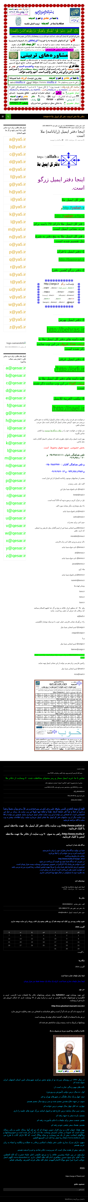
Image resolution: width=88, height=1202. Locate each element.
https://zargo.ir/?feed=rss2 (75, 1176)
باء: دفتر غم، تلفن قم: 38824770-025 (54, 126)
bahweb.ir (60, 995)
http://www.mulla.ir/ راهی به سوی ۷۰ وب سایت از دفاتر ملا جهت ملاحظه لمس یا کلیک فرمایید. (45, 835)
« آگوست (81, 952)
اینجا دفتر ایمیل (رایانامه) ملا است (62, 133)
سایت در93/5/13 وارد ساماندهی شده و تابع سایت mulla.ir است (63, 787)
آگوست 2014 (80, 967)
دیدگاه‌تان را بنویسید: (55, 140)
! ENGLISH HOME (76, 800)
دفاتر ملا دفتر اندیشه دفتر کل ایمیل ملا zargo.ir (64, 116)
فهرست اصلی (3, 116)
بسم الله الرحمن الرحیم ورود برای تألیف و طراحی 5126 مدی (65, 773)
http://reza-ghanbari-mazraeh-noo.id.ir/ (68, 1006)
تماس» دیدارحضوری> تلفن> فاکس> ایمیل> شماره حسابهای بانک (63, 783)
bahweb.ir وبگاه (79, 791)
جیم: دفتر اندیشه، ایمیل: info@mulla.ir (72, 127)
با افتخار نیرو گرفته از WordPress (75, 1199)
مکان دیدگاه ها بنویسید (53, 431)
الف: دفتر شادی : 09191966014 (75, 126)
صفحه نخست (81, 769)
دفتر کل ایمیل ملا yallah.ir (76, 796)
